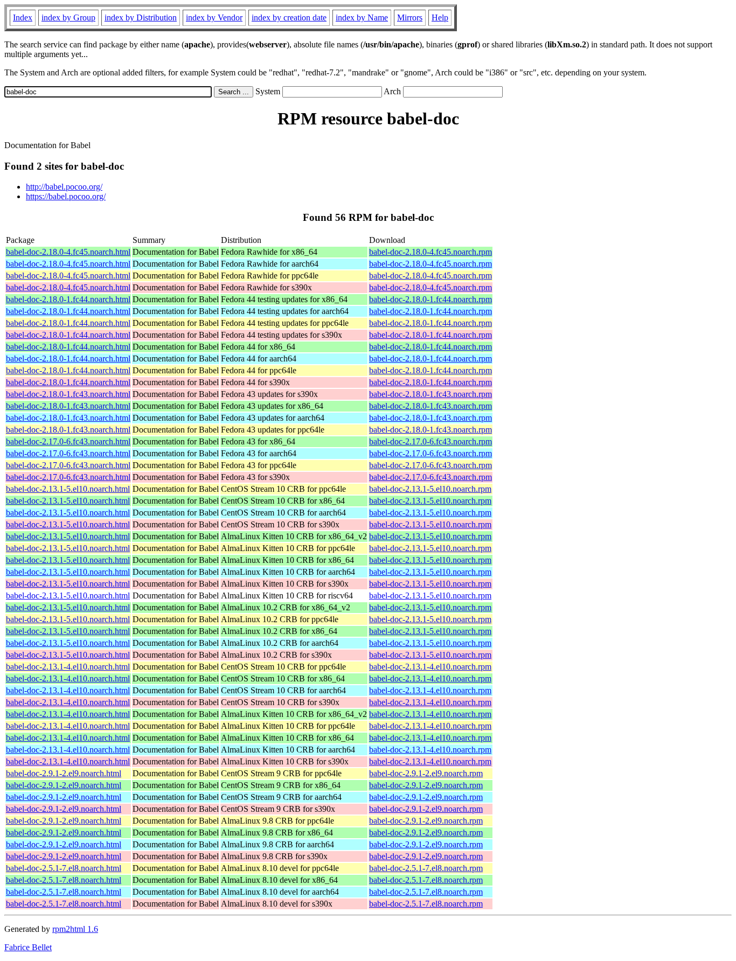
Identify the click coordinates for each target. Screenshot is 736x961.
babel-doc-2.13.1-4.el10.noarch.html (68, 666)
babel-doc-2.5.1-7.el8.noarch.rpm (426, 868)
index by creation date (289, 17)
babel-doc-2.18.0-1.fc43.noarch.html (68, 394)
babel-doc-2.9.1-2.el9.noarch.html (63, 773)
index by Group (68, 17)
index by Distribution (141, 17)
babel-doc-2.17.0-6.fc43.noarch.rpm (430, 441)
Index (22, 17)
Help (440, 17)
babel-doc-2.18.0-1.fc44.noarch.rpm (430, 299)
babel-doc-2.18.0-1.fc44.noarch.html (68, 299)
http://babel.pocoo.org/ (64, 186)
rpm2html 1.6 (75, 929)
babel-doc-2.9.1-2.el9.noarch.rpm (426, 773)
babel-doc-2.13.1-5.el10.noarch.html (68, 488)
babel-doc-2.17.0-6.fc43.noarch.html (68, 441)
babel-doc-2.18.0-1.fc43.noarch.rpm (430, 394)
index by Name (362, 17)
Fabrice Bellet (28, 947)
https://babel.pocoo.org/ (66, 196)
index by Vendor (214, 17)
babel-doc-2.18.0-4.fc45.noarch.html (68, 251)
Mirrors (409, 17)
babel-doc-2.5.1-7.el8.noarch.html (63, 868)
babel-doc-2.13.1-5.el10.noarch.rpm (430, 488)
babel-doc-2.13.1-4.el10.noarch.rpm (430, 666)
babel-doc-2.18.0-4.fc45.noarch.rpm (430, 251)
